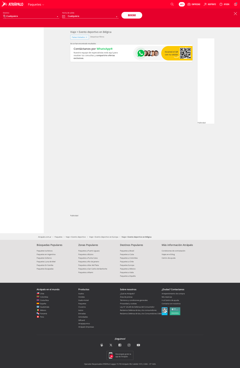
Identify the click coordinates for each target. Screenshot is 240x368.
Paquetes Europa (127, 265)
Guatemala (44, 307)
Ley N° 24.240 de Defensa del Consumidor (137, 307)
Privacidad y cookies (128, 303)
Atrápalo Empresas (86, 327)
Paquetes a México (128, 269)
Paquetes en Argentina (46, 254)
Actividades (83, 317)
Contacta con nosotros (171, 304)
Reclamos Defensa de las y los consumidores (138, 310)
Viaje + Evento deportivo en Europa (103, 237)
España (43, 303)
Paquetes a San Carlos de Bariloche (92, 269)
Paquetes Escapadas (45, 269)
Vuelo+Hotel (83, 300)
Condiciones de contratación (173, 250)
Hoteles (81, 297)
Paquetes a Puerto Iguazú (89, 250)
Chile (42, 293)
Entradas (82, 313)
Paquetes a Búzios (85, 254)
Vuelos (81, 293)
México (43, 310)
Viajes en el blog (168, 254)
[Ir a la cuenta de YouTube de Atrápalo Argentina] (138, 345)
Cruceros (82, 307)
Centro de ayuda (168, 258)
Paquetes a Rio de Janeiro (88, 261)
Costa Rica (44, 300)
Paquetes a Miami (85, 272)
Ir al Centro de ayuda (170, 300)
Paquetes (58, 237)
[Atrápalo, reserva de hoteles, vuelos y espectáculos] (13, 4)
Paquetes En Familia (45, 265)
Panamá (43, 313)
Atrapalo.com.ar (44, 237)
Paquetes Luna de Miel (46, 261)
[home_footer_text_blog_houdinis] (101, 345)
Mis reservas (167, 297)
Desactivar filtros (97, 36)
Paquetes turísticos (44, 250)
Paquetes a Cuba (127, 254)
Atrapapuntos (84, 323)
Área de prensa (126, 297)
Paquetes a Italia (127, 272)
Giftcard (81, 320)
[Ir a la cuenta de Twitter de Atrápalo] (110, 345)
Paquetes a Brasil (127, 250)
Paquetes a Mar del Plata (88, 265)
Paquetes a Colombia (129, 258)
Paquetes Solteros (44, 258)
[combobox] (90, 16)
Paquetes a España (128, 276)
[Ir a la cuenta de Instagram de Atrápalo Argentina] (129, 345)
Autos (80, 310)
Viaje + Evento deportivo (76, 237)
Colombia (44, 297)
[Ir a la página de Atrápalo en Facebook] (120, 345)
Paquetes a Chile (127, 261)
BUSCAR (132, 15)
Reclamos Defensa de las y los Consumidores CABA (141, 313)
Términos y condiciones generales (134, 300)
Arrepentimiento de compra (173, 294)
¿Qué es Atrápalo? (127, 293)
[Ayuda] (224, 4)
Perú (42, 317)
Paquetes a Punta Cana (88, 258)
